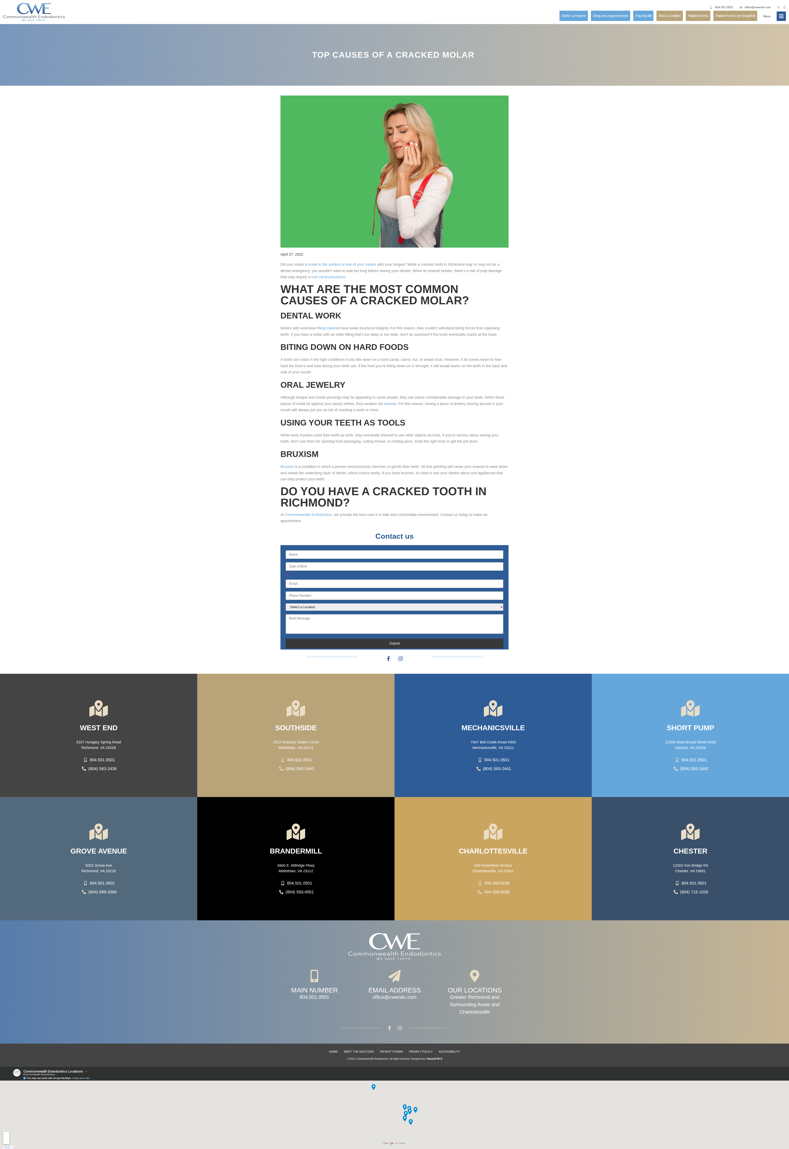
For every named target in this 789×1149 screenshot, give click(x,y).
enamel (390, 404)
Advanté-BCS (434, 1058)
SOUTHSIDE (296, 728)
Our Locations (475, 990)
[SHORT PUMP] (690, 708)
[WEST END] (98, 708)
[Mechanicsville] (493, 708)
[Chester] (690, 832)
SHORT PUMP (690, 728)
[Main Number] (314, 976)
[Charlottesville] (493, 832)
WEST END (99, 728)
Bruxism (287, 467)
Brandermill (296, 851)
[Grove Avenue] (98, 832)
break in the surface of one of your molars (342, 264)
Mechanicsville (493, 728)
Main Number (314, 990)
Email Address (394, 990)
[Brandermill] (296, 832)
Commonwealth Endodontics (308, 515)
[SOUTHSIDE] (296, 708)
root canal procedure (328, 277)
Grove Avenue (98, 851)
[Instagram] (784, 7)
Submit (394, 643)
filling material (328, 328)
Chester (690, 851)
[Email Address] (394, 976)
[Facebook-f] (778, 7)
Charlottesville (493, 851)
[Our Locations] (474, 976)
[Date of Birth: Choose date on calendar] (289, 574)
